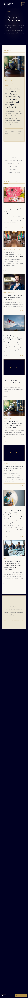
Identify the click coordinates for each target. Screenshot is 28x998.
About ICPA (14, 157)
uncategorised (14, 166)
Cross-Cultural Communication (14, 160)
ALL (14, 151)
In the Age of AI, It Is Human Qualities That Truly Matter (13, 382)
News (19, 163)
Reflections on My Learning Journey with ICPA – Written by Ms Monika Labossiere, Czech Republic (14, 211)
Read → (22, 227)
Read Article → (10, 137)
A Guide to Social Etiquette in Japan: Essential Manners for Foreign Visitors (13, 468)
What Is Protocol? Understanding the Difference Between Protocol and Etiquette (14, 254)
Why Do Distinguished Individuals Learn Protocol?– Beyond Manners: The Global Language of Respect (13, 424)
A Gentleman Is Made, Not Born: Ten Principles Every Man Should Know (14, 297)
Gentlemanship (11, 163)
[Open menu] (23, 4)
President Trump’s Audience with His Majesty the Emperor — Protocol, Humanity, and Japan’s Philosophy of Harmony (14, 339)
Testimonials (14, 169)
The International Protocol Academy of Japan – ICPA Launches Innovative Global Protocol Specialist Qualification (12, 565)
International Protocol (14, 154)
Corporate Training (14, 172)
